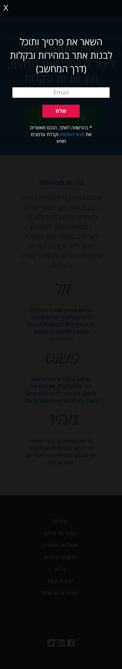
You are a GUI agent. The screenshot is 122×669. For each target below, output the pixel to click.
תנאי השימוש (72, 134)
